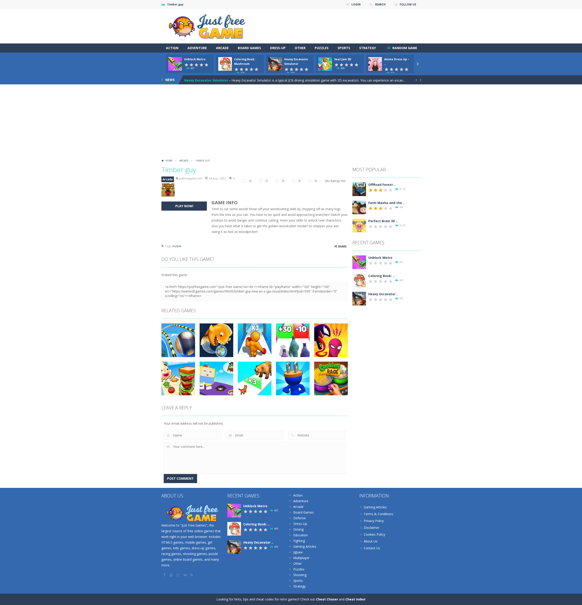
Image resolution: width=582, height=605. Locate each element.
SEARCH (380, 4)
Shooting (299, 575)
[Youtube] (171, 574)
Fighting (299, 541)
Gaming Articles (304, 546)
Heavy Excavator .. (383, 294)
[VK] (185, 574)
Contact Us (372, 548)
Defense (299, 518)
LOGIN (356, 4)
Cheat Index (355, 599)
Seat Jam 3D (342, 59)
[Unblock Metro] (359, 262)
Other (300, 48)
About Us (370, 541)
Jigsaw (298, 552)
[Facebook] (164, 574)
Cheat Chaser (327, 599)
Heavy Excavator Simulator (206, 80)
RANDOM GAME (404, 48)
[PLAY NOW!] (175, 63)
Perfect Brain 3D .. (383, 221)
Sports (344, 48)
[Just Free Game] (206, 26)
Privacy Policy (374, 521)
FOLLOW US (408, 4)
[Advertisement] (291, 123)
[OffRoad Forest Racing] (359, 189)
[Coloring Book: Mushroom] (359, 280)
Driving (298, 529)
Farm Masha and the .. (386, 203)
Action (172, 48)
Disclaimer (371, 527)
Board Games (249, 48)
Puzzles (322, 48)
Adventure (197, 48)
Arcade (222, 48)
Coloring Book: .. (381, 276)
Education (300, 535)
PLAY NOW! (184, 206)
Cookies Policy (374, 534)
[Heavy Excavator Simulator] (359, 298)
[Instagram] (178, 574)
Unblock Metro (195, 59)
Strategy (367, 48)
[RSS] (192, 574)
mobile (176, 246)
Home (169, 160)
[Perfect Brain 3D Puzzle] (359, 225)
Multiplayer (301, 558)
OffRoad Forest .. (382, 184)
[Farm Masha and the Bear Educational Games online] (359, 207)
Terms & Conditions (378, 514)
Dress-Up (278, 48)
